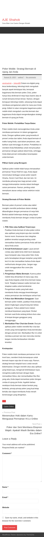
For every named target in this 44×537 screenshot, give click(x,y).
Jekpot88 (17, 83)
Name (5, 487)
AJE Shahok (11, 19)
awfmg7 (21, 77)
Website (5, 507)
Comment (7, 453)
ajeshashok (7, 83)
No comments (31, 77)
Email (5, 497)
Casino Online (9, 406)
